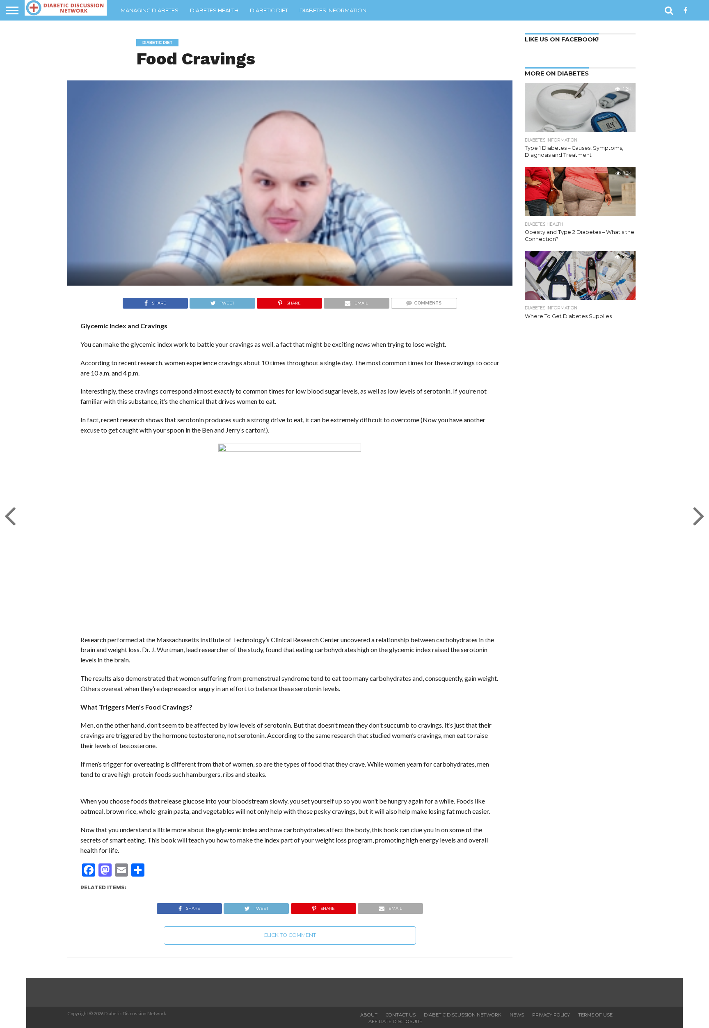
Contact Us (401, 1015)
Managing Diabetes (149, 10)
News (517, 1015)
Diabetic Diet (269, 10)
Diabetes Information (333, 10)
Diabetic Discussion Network (462, 1015)
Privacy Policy (551, 1015)
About (368, 1015)
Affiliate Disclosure (395, 1021)
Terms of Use (595, 1015)
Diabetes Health (214, 10)
